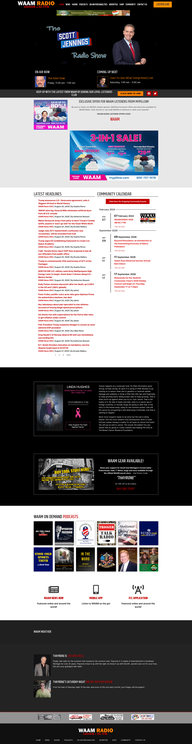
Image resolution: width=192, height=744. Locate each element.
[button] (36, 44)
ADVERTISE (113, 4)
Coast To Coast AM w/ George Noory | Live (131, 78)
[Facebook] (149, 93)
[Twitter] (155, 93)
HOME (61, 4)
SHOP (121, 4)
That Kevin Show (56, 78)
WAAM (115, 119)
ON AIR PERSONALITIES (98, 4)
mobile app (96, 598)
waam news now (53, 598)
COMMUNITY (131, 4)
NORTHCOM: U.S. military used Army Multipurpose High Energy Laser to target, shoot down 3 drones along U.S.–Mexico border (65, 274)
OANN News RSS (45, 206)
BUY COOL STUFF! (126, 489)
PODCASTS (83, 4)
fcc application (138, 598)
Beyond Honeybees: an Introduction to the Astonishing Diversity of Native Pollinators (133, 243)
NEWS (68, 4)
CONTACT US (142, 4)
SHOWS (75, 4)
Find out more (120, 227)
